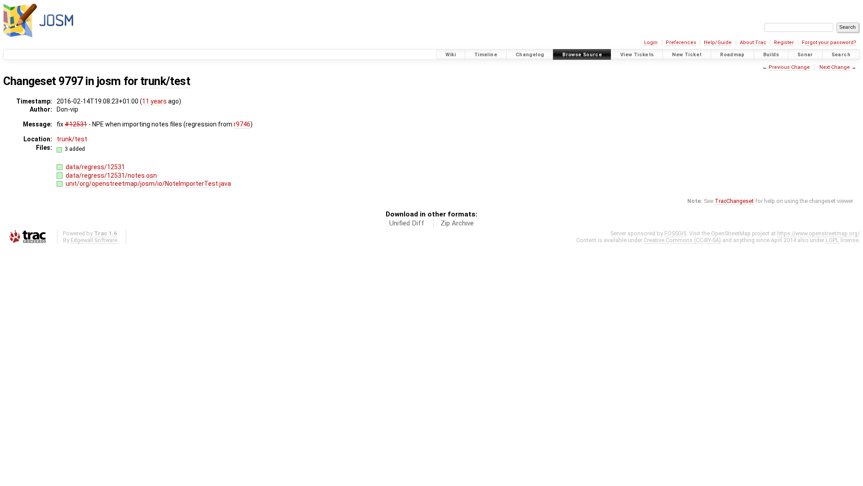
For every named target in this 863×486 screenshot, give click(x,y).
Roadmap (732, 55)
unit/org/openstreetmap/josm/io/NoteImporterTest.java (148, 183)
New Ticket (687, 55)
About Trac (753, 42)
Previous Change (789, 67)
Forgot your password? (829, 42)
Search (841, 55)
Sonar (805, 55)
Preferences (681, 42)
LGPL (832, 240)
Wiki (450, 55)
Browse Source (582, 55)
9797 (70, 81)
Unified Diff (406, 223)
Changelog (530, 55)
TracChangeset (734, 201)
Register (784, 42)
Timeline (485, 55)
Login (651, 42)
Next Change (834, 67)
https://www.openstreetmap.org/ (818, 233)
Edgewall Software (94, 240)
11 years (154, 101)
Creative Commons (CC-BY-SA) (682, 240)
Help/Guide (718, 42)
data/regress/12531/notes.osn (111, 175)
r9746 (242, 124)
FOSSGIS (675, 233)
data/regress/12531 (95, 167)
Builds (771, 55)
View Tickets (637, 55)
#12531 (76, 124)
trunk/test (165, 81)
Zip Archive (457, 223)
